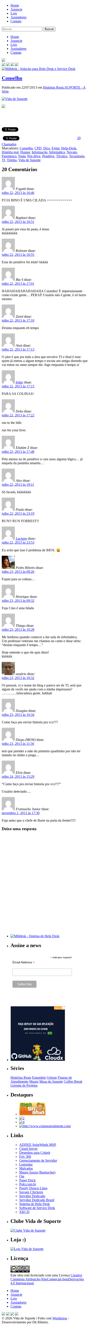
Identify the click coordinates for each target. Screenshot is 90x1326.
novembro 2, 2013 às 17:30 (21, 813)
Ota (21, 1176)
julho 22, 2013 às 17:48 (18, 451)
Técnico (61, 156)
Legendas (26, 1164)
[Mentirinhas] (32, 1114)
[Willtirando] (21, 1118)
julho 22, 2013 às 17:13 (18, 349)
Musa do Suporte (51, 1081)
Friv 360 (25, 1156)
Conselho (12, 78)
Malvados (26, 1168)
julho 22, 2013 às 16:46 (18, 193)
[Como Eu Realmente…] (45, 1126)
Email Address (23, 962)
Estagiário (39, 1077)
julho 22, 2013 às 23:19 (18, 513)
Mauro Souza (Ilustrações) (37, 1172)
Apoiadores (18, 17)
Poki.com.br (27, 1184)
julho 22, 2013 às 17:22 (18, 415)
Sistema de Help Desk (34, 1204)
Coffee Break (73, 1081)
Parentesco (9, 156)
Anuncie (16, 9)
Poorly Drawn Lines (33, 1188)
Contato (15, 21)
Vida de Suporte (29, 160)
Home (14, 5)
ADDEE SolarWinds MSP (37, 1145)
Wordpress (59, 1318)
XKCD (24, 1212)
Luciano (21, 538)
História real (10, 152)
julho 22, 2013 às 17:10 (18, 320)
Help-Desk (68, 148)
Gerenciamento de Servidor (38, 1160)
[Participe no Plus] (12, 1314)
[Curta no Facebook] (8, 65)
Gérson (52, 1077)
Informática (57, 152)
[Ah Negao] (21, 1122)
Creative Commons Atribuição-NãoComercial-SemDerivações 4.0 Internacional (47, 1279)
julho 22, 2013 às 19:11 (18, 484)
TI (3, 160)
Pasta (22, 156)
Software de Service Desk (37, 1208)
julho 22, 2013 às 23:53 (18, 542)
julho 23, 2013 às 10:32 (18, 678)
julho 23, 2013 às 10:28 (18, 629)
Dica (46, 148)
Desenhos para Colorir (34, 1152)
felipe (19, 382)
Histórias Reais (53, 87)
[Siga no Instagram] (16, 1314)
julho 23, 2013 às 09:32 (18, 600)
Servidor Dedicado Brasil (36, 1200)
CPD (38, 148)
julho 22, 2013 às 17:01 (18, 283)
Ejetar (55, 148)
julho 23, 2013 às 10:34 (18, 715)
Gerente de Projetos (24, 1085)
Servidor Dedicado (32, 1196)
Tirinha (12, 160)
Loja (13, 13)
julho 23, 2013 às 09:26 (18, 571)
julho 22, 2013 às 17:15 (18, 386)
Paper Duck (27, 1180)
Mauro (33, 1081)
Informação (39, 152)
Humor (25, 152)
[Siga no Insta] (3, 65)
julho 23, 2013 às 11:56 (18, 743)
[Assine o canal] (16, 65)
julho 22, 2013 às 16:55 (18, 254)
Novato (72, 152)
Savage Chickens (31, 1192)
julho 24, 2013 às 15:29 (18, 776)
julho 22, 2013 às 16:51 (18, 222)
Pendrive (48, 156)
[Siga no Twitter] (12, 65)
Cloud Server (28, 1148)
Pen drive (33, 156)
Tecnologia (76, 156)
